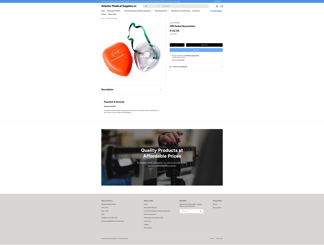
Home (103, 11)
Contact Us (217, 1)
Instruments (196, 11)
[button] (222, 6)
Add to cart (204, 45)
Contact (103, 14)
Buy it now (196, 50)
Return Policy (112, 14)
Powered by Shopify (123, 238)
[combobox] (176, 6)
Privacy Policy (217, 207)
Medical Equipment (161, 11)
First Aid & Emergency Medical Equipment (137, 11)
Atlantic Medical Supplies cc (111, 238)
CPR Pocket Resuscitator (111, 18)
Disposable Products (113, 11)
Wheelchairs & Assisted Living (180, 11)
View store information (178, 60)
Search (215, 204)
